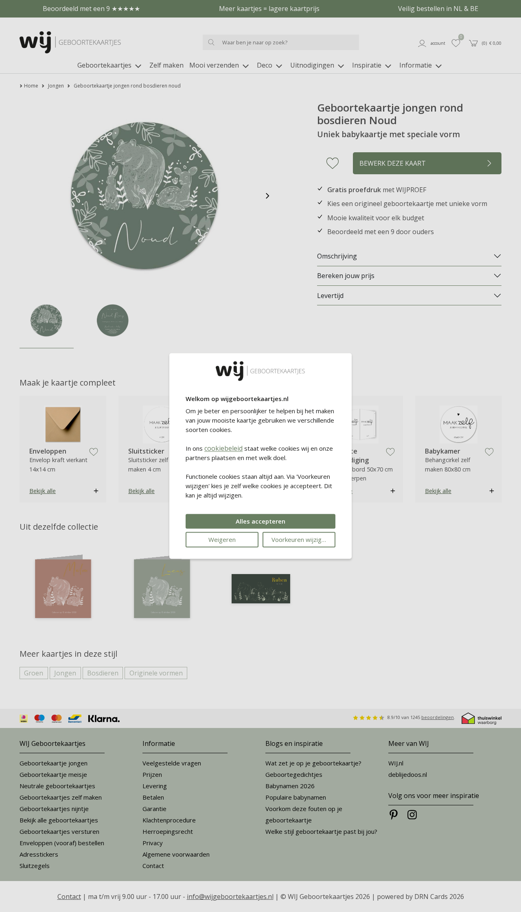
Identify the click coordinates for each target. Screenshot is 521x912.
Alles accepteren (260, 521)
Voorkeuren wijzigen (299, 540)
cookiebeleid (223, 448)
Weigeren (222, 540)
